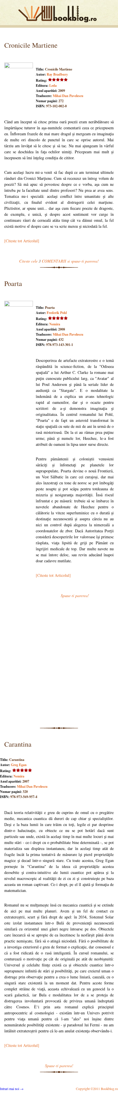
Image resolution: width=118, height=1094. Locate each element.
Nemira (54, 324)
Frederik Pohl (57, 312)
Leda (53, 85)
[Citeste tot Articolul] (21, 240)
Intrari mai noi (11, 1088)
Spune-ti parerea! (75, 595)
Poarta (13, 283)
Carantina (18, 744)
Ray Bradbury (57, 74)
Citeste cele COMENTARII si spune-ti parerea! (59, 261)
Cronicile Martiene (31, 45)
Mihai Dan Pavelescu (68, 95)
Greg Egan (19, 764)
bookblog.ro (59, 14)
